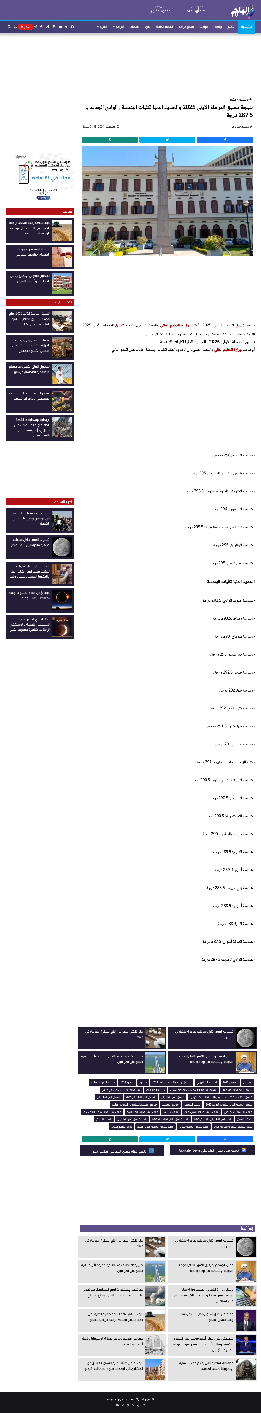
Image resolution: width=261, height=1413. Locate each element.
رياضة (218, 26)
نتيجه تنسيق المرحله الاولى (194, 1126)
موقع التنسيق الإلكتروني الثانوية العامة (134, 1104)
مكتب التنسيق (192, 1104)
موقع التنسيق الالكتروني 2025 (201, 1111)
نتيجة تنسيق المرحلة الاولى (132, 1119)
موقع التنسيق (170, 1104)
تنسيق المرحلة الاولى (172, 1097)
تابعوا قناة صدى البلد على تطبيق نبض (119, 1151)
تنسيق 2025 (127, 1082)
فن (147, 26)
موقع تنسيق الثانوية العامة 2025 (102, 1111)
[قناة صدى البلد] (243, 10)
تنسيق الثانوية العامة (103, 1082)
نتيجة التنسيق (244, 1119)
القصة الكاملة (164, 26)
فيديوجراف (186, 26)
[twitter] (167, 140)
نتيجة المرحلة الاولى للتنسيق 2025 (213, 1119)
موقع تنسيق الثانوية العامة (142, 1111)
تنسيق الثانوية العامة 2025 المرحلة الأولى (193, 1089)
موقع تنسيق (171, 1111)
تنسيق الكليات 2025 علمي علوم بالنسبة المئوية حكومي (221, 1097)
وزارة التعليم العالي (174, 325)
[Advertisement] (132, 65)
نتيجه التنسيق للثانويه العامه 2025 (233, 1126)
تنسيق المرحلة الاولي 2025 (141, 1097)
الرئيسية (246, 26)
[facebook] (225, 140)
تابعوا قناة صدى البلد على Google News (209, 1150)
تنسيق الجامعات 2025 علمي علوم (121, 1089)
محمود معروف (240, 126)
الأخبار (232, 26)
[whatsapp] (110, 140)
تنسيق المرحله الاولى (109, 1097)
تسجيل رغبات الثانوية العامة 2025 (171, 1082)
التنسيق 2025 (230, 1082)
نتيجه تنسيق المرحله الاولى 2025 (155, 1126)
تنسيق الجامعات (155, 1089)
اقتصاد (134, 26)
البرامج (120, 26)
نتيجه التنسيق (104, 1119)
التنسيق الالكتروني (207, 1082)
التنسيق (247, 1082)
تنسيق (240, 325)
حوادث (204, 26)
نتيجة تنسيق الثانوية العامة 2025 (170, 1119)
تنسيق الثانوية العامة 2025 (237, 1089)
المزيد (103, 26)
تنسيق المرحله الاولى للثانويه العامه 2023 (229, 1104)
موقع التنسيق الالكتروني (238, 1111)
